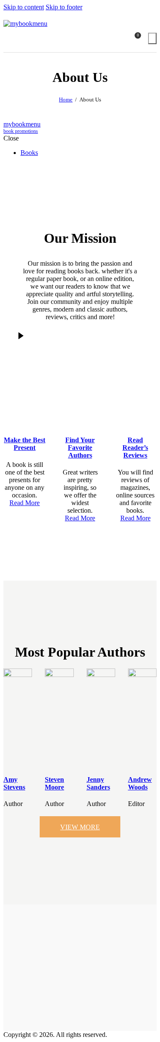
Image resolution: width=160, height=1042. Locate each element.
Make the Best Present (24, 443)
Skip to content (23, 7)
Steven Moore (54, 783)
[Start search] (152, 38)
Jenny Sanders (98, 783)
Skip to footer (64, 7)
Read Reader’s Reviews (135, 447)
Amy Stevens (14, 783)
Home (66, 99)
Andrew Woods (140, 783)
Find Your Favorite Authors (80, 447)
